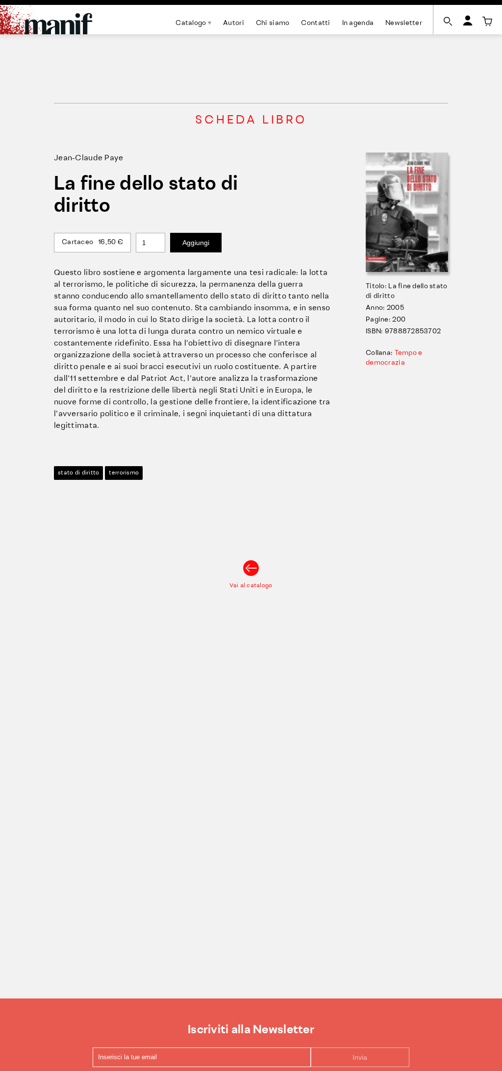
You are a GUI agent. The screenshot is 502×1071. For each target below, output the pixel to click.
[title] (487, 21)
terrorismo (124, 473)
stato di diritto (78, 473)
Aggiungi (195, 243)
